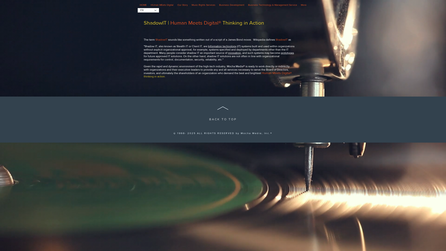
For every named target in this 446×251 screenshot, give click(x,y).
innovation (234, 52)
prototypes (287, 52)
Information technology (222, 46)
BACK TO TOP (223, 119)
